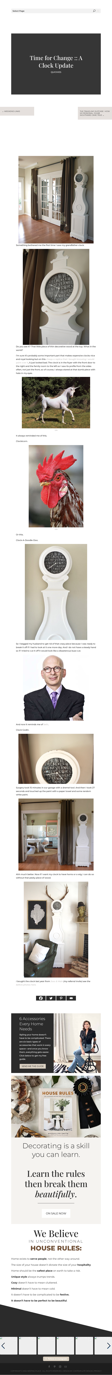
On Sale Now (56, 1213)
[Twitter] (51, 998)
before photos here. (26, 984)
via (56, 430)
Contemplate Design (83, 1371)
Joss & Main (57, 981)
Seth (45, 724)
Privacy (98, 1371)
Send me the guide (33, 1066)
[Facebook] (41, 998)
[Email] (71, 998)
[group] (8, 1345)
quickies (56, 72)
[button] (3, 1346)
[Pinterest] (61, 998)
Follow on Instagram (57, 1359)
